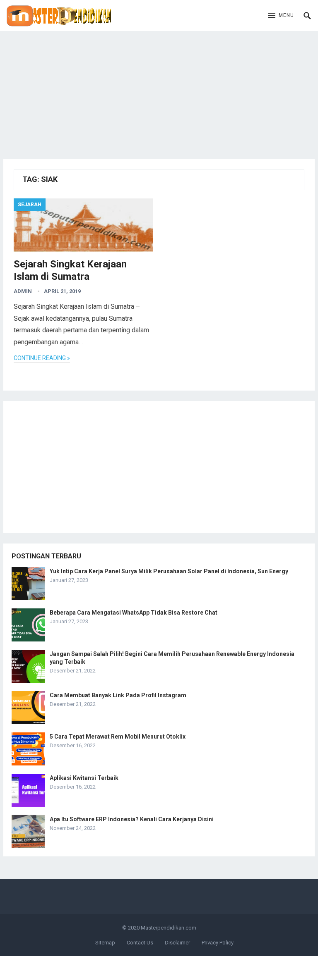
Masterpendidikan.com (168, 928)
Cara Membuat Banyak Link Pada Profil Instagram (118, 695)
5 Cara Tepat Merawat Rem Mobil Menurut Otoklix (118, 736)
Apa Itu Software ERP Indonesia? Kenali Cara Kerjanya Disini (132, 819)
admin (23, 291)
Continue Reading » (42, 358)
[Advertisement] (159, 89)
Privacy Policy (218, 942)
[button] (281, 16)
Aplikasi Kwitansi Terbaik (84, 778)
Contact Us (140, 942)
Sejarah (29, 204)
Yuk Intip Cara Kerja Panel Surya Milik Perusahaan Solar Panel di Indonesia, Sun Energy (169, 571)
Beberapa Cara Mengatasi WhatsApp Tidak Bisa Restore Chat (133, 612)
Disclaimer (177, 942)
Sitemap (105, 942)
